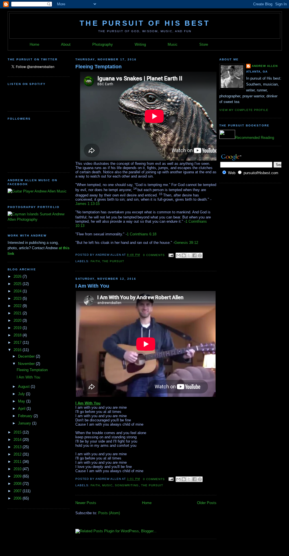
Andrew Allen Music (50, 191)
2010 (18, 469)
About (66, 44)
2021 (18, 313)
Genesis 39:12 (186, 242)
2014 (18, 439)
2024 (18, 291)
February (26, 416)
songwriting (127, 485)
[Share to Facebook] (194, 255)
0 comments (154, 255)
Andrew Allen (265, 65)
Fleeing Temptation (32, 370)
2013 (18, 447)
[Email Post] (171, 255)
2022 (18, 306)
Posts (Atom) (109, 513)
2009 (18, 476)
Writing (140, 44)
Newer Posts (85, 503)
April (22, 408)
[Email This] (178, 255)
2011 (18, 461)
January (25, 423)
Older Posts (206, 503)
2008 (18, 483)
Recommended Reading (254, 137)
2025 (18, 284)
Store (203, 44)
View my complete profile (243, 109)
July (22, 394)
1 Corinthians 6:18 (141, 234)
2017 (18, 342)
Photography (102, 44)
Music (173, 44)
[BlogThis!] (184, 255)
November (27, 364)
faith (95, 261)
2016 (18, 350)
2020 (18, 320)
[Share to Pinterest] (200, 255)
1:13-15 (93, 204)
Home (34, 44)
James (80, 204)
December (27, 356)
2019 (18, 328)
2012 (18, 454)
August (24, 386)
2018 (18, 335)
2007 (18, 491)
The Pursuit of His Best (145, 23)
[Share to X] (189, 255)
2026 (18, 276)
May (22, 401)
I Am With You (28, 377)
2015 (18, 432)
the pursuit (113, 261)
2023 (18, 298)
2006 (18, 498)
